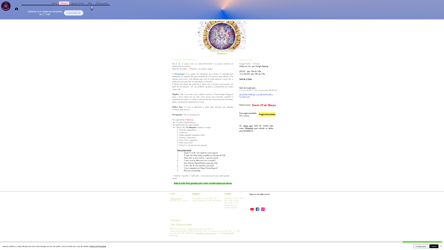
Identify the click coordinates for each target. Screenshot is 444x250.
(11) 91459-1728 (227, 233)
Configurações (420, 246)
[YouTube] (252, 209)
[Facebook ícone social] (257, 209)
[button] (92, 8)
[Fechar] (441, 246)
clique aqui (248, 125)
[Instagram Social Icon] (263, 209)
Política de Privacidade (97, 246)
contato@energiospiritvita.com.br (206, 233)
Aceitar (433, 246)
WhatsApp (249, 128)
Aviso (172, 224)
